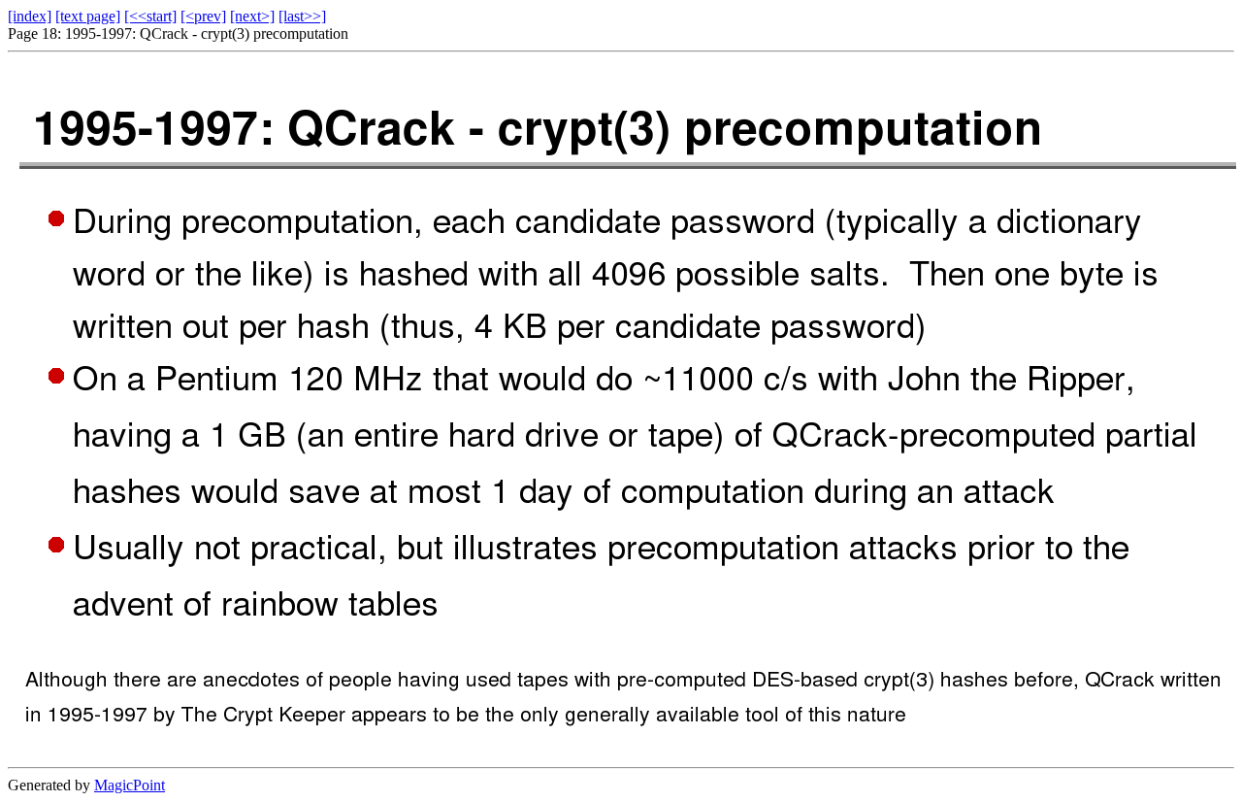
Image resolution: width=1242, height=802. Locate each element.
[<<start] (150, 16)
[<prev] (203, 16)
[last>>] (302, 16)
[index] (29, 16)
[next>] (252, 16)
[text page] (87, 16)
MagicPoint (129, 785)
